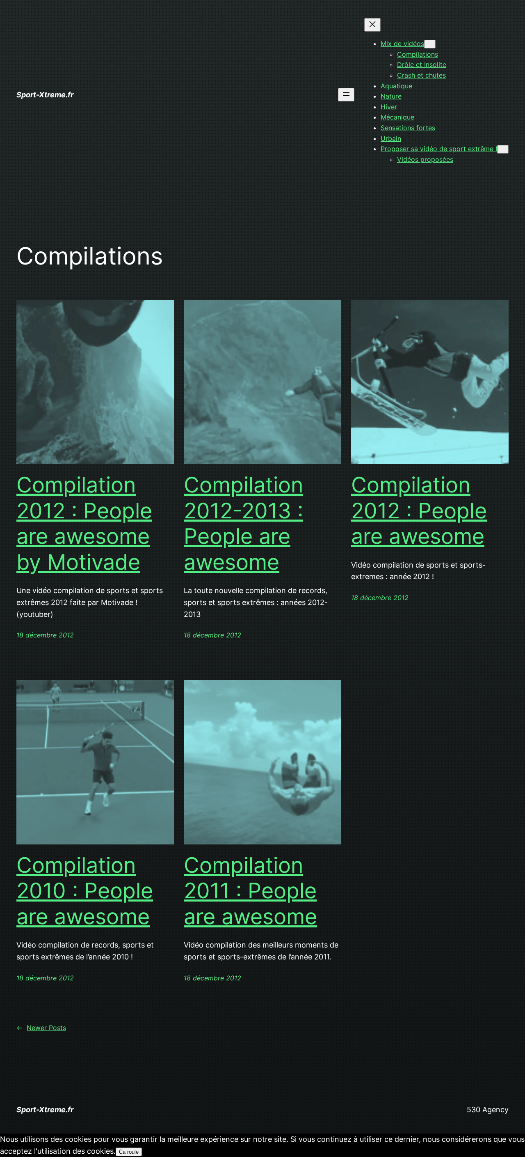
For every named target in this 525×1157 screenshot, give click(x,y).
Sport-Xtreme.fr (44, 94)
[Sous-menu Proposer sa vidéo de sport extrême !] (503, 149)
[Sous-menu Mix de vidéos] (430, 44)
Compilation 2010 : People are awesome (84, 891)
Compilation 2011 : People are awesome (250, 891)
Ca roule (129, 1152)
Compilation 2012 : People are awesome (419, 510)
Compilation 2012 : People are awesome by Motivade (84, 523)
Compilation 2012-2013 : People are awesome (243, 523)
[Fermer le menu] (372, 25)
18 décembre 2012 (45, 635)
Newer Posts (41, 1028)
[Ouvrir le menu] (346, 94)
